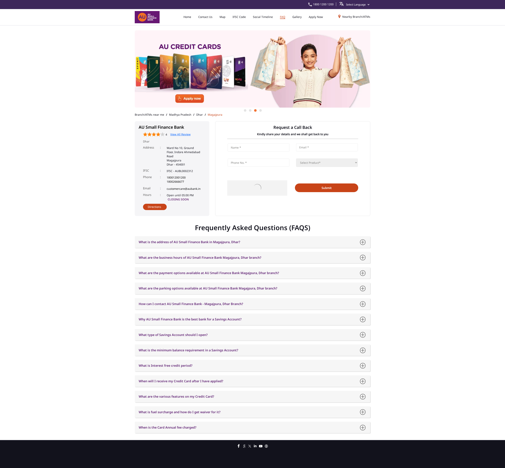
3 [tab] (255, 110)
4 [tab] (260, 110)
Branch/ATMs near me (149, 114)
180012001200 (176, 177)
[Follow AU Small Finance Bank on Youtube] (261, 445)
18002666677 (175, 181)
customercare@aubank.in (184, 189)
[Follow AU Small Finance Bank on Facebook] (238, 445)
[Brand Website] (266, 445)
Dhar (199, 114)
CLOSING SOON (178, 199)
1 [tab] (245, 110)
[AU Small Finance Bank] (147, 17)
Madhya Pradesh (180, 114)
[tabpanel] (252, 69)
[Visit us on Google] (244, 445)
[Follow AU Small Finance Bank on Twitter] (249, 445)
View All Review (180, 134)
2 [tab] (250, 110)
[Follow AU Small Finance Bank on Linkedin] (255, 445)
